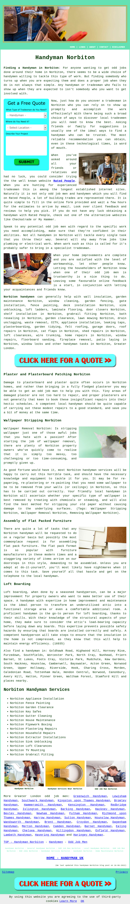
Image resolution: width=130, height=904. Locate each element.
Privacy (122, 872)
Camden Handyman (66, 826)
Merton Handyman (35, 826)
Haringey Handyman (88, 834)
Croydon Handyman (92, 822)
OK (82, 901)
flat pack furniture (20, 546)
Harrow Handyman (47, 817)
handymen (11, 76)
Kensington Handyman (86, 804)
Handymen (56, 842)
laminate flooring (67, 309)
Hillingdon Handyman (73, 830)
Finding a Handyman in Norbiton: (32, 67)
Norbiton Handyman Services (37, 689)
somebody (112, 76)
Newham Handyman (50, 813)
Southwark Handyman (38, 800)
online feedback (112, 281)
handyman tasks (75, 344)
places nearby (15, 680)
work (47, 243)
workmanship (63, 263)
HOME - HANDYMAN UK (65, 858)
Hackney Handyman (110, 809)
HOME (72, 47)
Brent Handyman (58, 822)
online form (63, 202)
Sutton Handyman (77, 817)
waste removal (36, 322)
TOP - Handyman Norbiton (24, 842)
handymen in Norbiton (55, 235)
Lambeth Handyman (18, 834)
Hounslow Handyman (110, 817)
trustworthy (63, 276)
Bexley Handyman (17, 813)
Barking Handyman (75, 809)
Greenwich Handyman (90, 796)
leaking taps (114, 322)
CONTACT (103, 47)
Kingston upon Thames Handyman (84, 800)
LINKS (82, 47)
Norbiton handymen (19, 296)
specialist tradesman (71, 248)
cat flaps (49, 331)
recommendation (81, 139)
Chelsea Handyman (37, 830)
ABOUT (92, 47)
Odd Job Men (77, 842)
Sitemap (8, 872)
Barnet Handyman (97, 826)
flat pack (56, 546)
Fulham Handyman (83, 813)
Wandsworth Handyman (21, 822)
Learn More (68, 901)
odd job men (56, 226)
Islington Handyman (39, 809)
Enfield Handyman (110, 830)
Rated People (64, 180)
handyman (58, 135)
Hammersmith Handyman (43, 804)
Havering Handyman (50, 834)
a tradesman (111, 100)
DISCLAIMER (118, 47)
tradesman (95, 85)
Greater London (27, 796)
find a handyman (26, 650)
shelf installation (20, 314)
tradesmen (118, 118)
